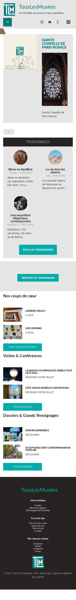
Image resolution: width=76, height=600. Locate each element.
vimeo (38, 551)
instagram (38, 548)
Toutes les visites (23, 406)
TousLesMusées (37, 7)
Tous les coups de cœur (22, 347)
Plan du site (38, 528)
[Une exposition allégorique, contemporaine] (20, 203)
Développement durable (38, 510)
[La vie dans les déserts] (55, 157)
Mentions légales (38, 507)
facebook (38, 543)
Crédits (38, 505)
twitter (38, 546)
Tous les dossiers (23, 466)
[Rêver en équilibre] (20, 157)
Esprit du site (38, 525)
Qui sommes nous (38, 523)
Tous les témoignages (38, 249)
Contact (38, 530)
